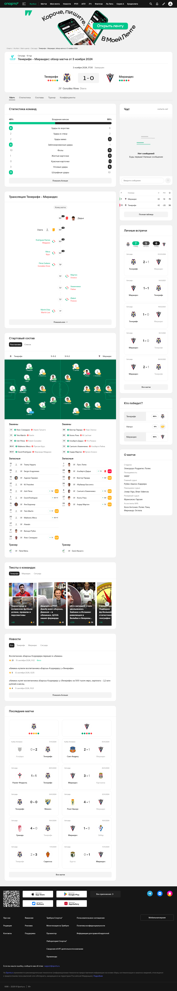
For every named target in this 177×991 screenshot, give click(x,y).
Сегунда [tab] (44, 645)
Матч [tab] (12, 97)
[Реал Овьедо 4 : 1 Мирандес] (124, 80)
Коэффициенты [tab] (67, 97)
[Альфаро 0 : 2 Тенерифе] (57, 80)
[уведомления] (157, 4)
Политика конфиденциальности (91, 925)
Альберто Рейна (98, 446)
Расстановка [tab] (15, 344)
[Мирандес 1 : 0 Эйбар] (122, 80)
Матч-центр (25, 48)
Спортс (9, 48)
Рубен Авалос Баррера (135, 483)
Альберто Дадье (76, 441)
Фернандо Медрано (43, 452)
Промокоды (51, 956)
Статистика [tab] (25, 97)
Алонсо (74, 277)
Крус (48, 254)
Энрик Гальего (39, 430)
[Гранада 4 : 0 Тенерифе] (50, 80)
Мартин (74, 275)
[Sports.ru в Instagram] (170, 894)
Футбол (16, 48)
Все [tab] (11, 645)
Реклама (28, 925)
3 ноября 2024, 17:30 (83, 67)
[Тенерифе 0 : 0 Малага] (53, 80)
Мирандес (126, 77)
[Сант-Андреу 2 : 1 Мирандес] (128, 80)
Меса (47, 251)
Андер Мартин (75, 452)
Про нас (6, 918)
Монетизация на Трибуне (57, 925)
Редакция (7, 925)
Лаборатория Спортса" (56, 941)
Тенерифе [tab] (21, 645)
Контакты (7, 933)
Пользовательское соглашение (91, 918)
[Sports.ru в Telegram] (150, 894)
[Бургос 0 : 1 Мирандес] (120, 80)
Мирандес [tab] (32, 645)
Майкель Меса (24, 446)
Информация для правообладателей (93, 933)
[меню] (24, 3)
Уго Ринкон (91, 441)
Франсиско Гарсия (133, 499)
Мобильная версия (157, 917)
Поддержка (30, 933)
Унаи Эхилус (91, 430)
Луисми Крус (39, 446)
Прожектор (51, 933)
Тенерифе (51, 77)
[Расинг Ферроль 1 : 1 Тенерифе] (55, 80)
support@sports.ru (52, 966)
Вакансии (29, 918)
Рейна (73, 289)
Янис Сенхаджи (23, 430)
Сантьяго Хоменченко (78, 446)
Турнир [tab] (51, 97)
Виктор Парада (75, 430)
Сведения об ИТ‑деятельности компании (64, 949)
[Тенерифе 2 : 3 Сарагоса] (48, 80)
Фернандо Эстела (133, 510)
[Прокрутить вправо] (107, 604)
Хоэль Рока (74, 435)
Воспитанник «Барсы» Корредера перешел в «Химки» (35, 656)
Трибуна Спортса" (54, 918)
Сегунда (34, 48)
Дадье (81, 218)
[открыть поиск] (151, 4)
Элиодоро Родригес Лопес (137, 468)
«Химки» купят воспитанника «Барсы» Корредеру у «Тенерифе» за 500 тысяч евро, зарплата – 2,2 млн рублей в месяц (59, 682)
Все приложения (103, 894)
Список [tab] (27, 344)
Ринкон (74, 301)
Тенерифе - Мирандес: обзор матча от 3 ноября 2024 (58, 48)
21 (13, 660)
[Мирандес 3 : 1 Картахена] (126, 80)
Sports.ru (9, 972)
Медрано (46, 242)
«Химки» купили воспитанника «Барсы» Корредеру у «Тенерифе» (41, 668)
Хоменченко (76, 286)
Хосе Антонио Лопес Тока (136, 507)
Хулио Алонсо (91, 452)
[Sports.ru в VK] (160, 894)
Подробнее (98, 976)
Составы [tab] (39, 97)
